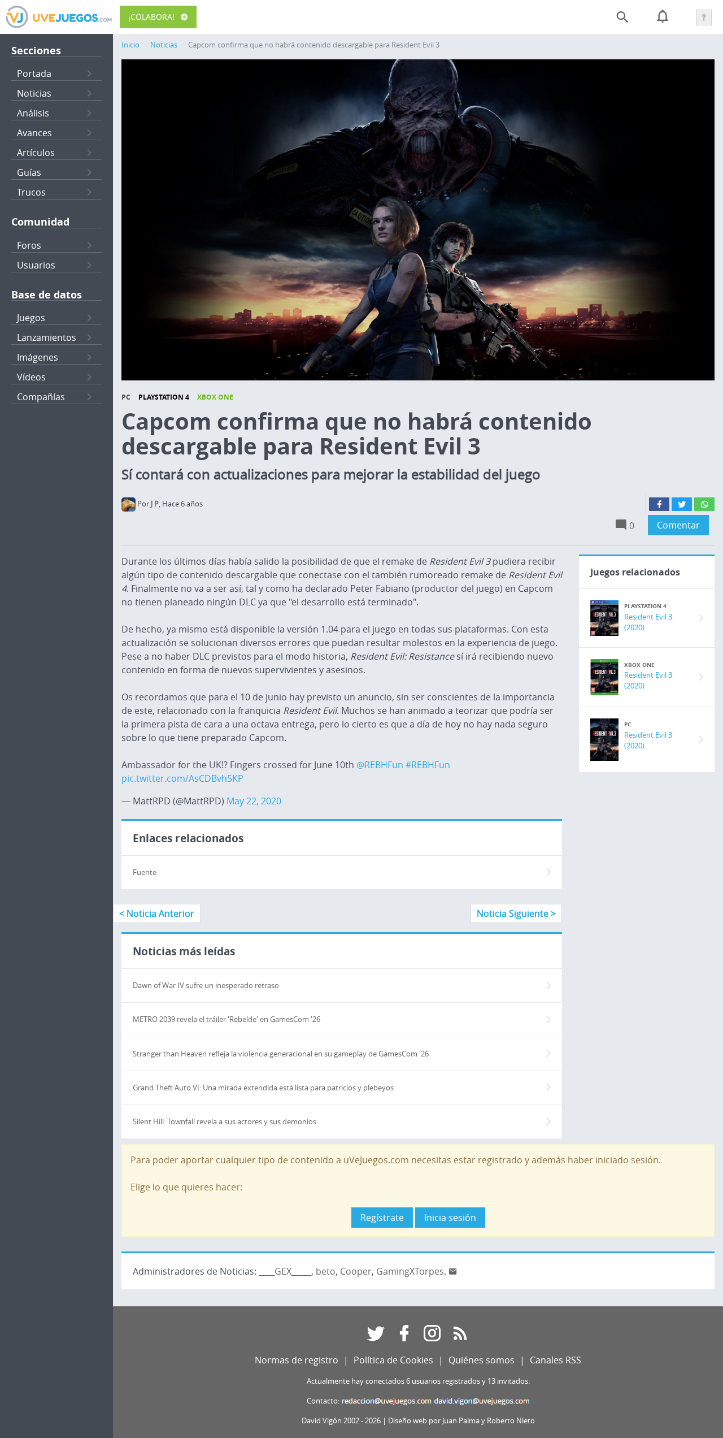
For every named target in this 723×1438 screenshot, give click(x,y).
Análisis (33, 113)
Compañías (41, 397)
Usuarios (36, 265)
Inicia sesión (450, 1217)
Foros (29, 245)
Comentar (678, 525)
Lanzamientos (46, 337)
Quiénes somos (481, 1360)
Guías (29, 172)
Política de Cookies (393, 1360)
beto (326, 1271)
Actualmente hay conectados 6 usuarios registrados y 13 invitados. (418, 1381)
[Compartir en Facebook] (659, 504)
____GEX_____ (285, 1271)
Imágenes (37, 357)
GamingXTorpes (410, 1271)
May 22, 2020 (254, 801)
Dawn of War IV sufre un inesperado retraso (206, 985)
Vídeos (31, 377)
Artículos (36, 152)
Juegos (31, 317)
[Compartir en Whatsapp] (704, 504)
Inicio (130, 45)
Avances (34, 133)
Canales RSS (555, 1360)
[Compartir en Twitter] (682, 504)
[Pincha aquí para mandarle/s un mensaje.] (453, 1271)
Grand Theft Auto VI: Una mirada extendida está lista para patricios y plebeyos (263, 1088)
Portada (34, 73)
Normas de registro (296, 1360)
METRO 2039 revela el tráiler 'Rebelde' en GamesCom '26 (226, 1019)
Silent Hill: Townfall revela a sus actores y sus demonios (224, 1122)
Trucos (31, 192)
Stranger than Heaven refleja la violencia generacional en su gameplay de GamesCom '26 (281, 1054)
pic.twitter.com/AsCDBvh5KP (182, 778)
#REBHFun (428, 765)
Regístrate (382, 1217)
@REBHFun (379, 765)
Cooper (356, 1271)
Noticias (34, 93)
